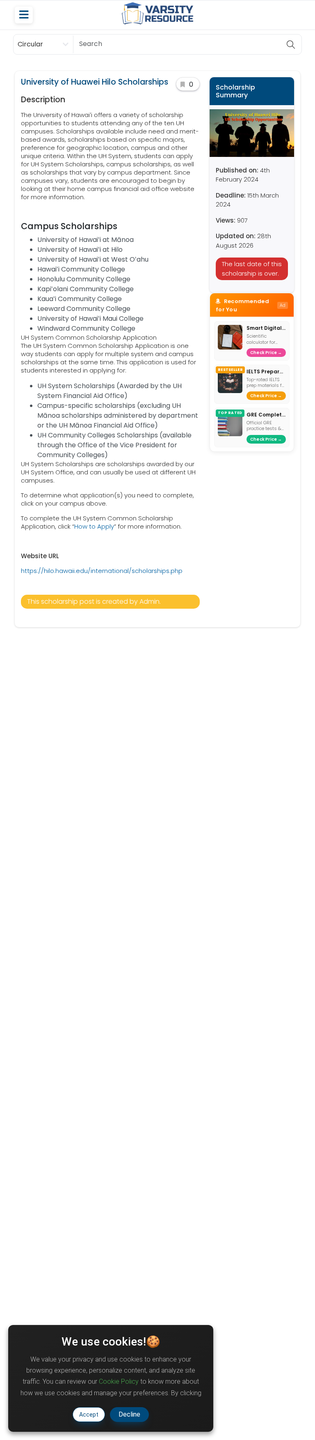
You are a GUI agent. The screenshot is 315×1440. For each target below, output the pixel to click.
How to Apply (94, 526)
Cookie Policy (119, 1381)
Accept (88, 1414)
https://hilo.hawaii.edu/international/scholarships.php (102, 570)
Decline (129, 1414)
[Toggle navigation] (24, 15)
